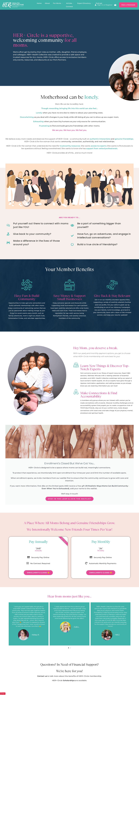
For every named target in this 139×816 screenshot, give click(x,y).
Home (39, 3)
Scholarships (69, 680)
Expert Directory (84, 3)
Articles (69, 3)
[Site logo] (13, 5)
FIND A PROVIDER (128, 5)
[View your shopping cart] (115, 5)
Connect (69, 7)
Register (109, 5)
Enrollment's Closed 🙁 (38, 573)
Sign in (100, 5)
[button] (8, 624)
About (47, 3)
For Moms (57, 3)
